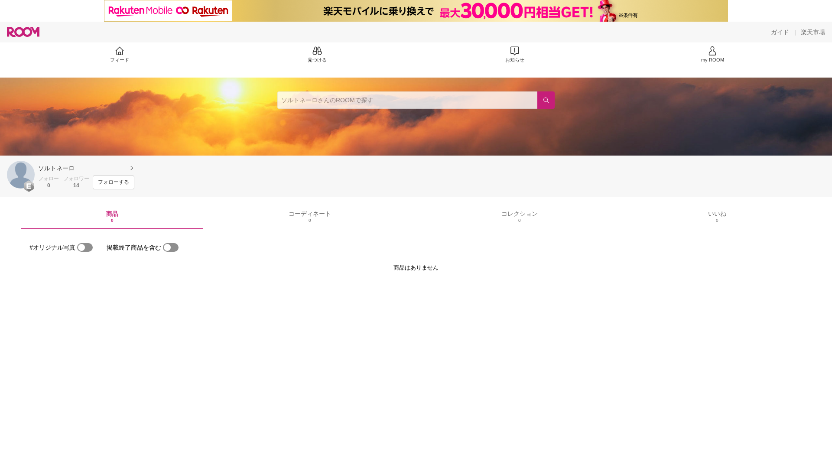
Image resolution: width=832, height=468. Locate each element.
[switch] (85, 247)
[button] (21, 174)
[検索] (546, 100)
